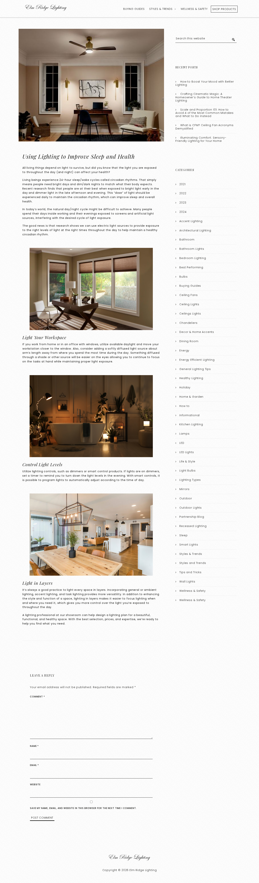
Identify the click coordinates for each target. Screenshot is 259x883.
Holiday (185, 387)
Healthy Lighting (191, 378)
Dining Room (188, 341)
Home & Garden (191, 397)
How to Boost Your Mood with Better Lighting (204, 83)
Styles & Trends (161, 9)
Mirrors (184, 489)
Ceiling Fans (188, 295)
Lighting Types (190, 480)
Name (34, 746)
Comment (37, 696)
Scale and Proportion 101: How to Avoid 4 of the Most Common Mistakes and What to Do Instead (204, 113)
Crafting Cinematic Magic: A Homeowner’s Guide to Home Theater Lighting (203, 97)
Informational (189, 415)
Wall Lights (187, 581)
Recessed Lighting (192, 526)
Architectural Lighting (195, 230)
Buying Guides (134, 9)
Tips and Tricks (190, 572)
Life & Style (187, 461)
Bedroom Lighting (192, 258)
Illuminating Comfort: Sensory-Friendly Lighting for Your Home (200, 139)
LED (181, 443)
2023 (182, 203)
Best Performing (191, 267)
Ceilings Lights (190, 313)
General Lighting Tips (195, 369)
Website (35, 784)
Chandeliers (188, 323)
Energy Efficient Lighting (196, 360)
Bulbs (183, 277)
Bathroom (187, 239)
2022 (182, 193)
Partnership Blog (191, 517)
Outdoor (185, 498)
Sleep (183, 535)
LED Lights (186, 452)
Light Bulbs (187, 470)
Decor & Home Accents (196, 332)
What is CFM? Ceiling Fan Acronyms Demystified (204, 126)
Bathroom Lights (191, 249)
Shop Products (224, 9)
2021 (182, 184)
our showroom (70, 615)
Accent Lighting (190, 221)
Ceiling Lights (189, 304)
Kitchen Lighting (191, 424)
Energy (184, 350)
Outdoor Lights (190, 508)
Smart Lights (188, 545)
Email (34, 765)
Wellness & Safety (194, 9)
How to (184, 406)
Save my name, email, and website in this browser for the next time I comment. (83, 808)
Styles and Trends (192, 563)
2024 (182, 212)
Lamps (184, 434)
